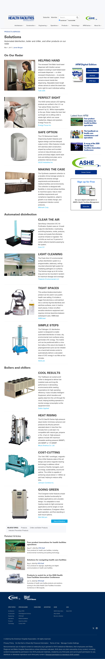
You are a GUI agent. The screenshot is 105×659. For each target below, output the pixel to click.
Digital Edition (86, 64)
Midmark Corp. (43, 207)
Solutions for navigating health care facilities (46, 560)
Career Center (86, 172)
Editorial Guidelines (23, 618)
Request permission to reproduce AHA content (62, 654)
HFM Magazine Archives (25, 613)
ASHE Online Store (58, 611)
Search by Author (23, 621)
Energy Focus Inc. (44, 125)
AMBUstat (42, 318)
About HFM (21, 611)
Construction (30, 25)
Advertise (47, 607)
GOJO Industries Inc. (45, 162)
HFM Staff (41, 548)
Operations (54, 25)
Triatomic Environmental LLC (48, 279)
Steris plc (41, 361)
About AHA (69, 611)
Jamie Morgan (18, 47)
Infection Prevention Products (18, 530)
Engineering (42, 25)
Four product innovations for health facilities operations (46, 543)
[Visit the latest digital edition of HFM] (77, 74)
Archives (92, 75)
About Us (97, 25)
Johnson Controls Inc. (46, 482)
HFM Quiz (92, 81)
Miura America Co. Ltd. (46, 445)
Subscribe (86, 206)
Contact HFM (22, 623)
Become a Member (58, 616)
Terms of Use (54, 643)
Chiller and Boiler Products (39, 528)
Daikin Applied (43, 408)
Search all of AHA (71, 20)
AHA (67, 607)
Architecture (18, 25)
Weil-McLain (42, 517)
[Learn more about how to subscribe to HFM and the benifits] (86, 191)
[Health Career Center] (86, 163)
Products (64, 25)
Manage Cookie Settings (70, 643)
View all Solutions (59, 521)
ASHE (55, 607)
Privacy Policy (9, 643)
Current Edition (92, 70)
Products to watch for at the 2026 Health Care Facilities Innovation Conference (45, 576)
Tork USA (41, 90)
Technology (75, 25)
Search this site (63, 20)
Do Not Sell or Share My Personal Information (32, 643)
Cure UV (41, 247)
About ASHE (57, 613)
